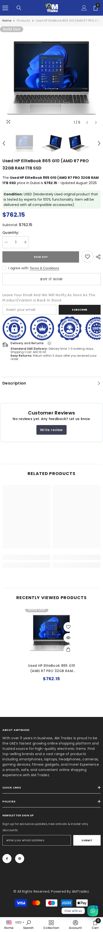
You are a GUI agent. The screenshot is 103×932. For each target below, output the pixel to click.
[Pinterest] (19, 858)
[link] (87, 257)
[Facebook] (6, 858)
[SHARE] (97, 257)
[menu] (5, 8)
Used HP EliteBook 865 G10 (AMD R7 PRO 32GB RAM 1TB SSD (51, 668)
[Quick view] (68, 638)
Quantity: (10, 232)
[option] (51, 78)
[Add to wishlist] (68, 627)
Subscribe (79, 310)
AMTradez (80, 891)
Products (23, 20)
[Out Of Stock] (68, 650)
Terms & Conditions (44, 268)
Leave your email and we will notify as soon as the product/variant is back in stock (48, 298)
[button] (87, 122)
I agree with (18, 268)
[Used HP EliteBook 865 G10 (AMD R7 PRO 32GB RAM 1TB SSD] (51, 633)
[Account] (84, 8)
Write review (51, 429)
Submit (86, 840)
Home (6, 20)
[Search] (19, 8)
